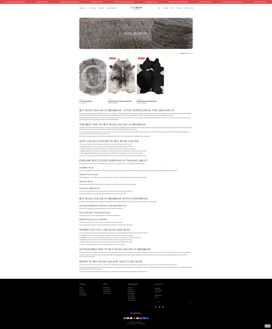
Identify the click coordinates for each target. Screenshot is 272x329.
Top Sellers (165, 8)
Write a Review (83, 295)
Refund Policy (106, 287)
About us (81, 289)
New (172, 8)
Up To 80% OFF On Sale (57, 2)
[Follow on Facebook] (156, 307)
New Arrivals (92, 8)
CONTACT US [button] (159, 284)
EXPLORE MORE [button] (132, 284)
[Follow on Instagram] (159, 307)
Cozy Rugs (121, 113)
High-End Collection (112, 8)
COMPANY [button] (82, 284)
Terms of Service (107, 293)
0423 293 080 (158, 290)
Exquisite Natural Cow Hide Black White (147, 101)
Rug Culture (110, 99)
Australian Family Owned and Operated (29, 2)
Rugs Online (82, 8)
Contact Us (130, 289)
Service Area (82, 293)
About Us (130, 287)
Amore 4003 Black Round (85, 101)
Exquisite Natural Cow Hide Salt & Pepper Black (120, 101)
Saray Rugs (81, 99)
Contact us (179, 8)
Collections (101, 8)
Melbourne (163, 170)
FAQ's (156, 297)
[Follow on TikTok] (163, 307)
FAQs (80, 287)
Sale (159, 8)
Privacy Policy (106, 289)
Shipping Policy (107, 291)
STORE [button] (105, 284)
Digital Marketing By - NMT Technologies (136, 323)
